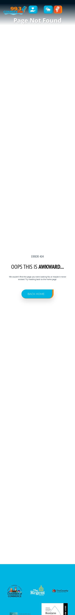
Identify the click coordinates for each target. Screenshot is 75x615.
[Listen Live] (58, 9)
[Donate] (33, 10)
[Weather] (48, 10)
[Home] (15, 10)
